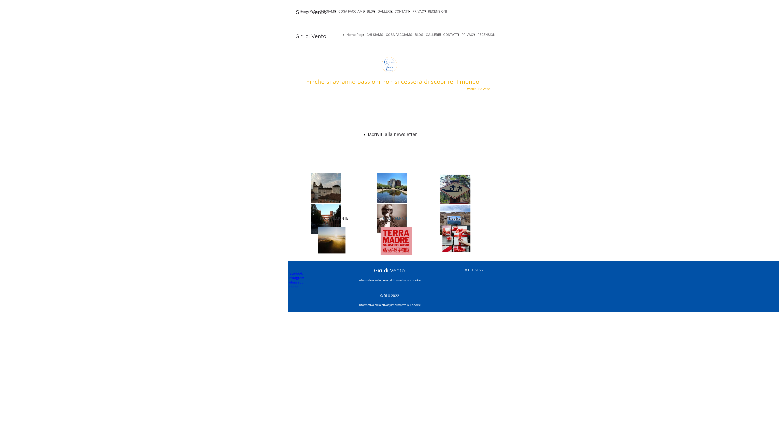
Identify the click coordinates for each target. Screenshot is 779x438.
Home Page (355, 35)
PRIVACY (419, 11)
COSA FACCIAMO (351, 11)
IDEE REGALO (458, 218)
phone (293, 286)
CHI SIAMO (375, 35)
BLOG (371, 11)
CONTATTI (402, 11)
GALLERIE (385, 11)
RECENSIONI (437, 11)
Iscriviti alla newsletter (392, 134)
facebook (295, 273)
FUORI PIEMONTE (334, 218)
